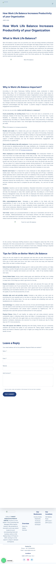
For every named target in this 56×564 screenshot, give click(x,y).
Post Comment (9, 394)
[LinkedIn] (31, 559)
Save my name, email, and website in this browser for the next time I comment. (23, 389)
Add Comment (7, 373)
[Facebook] (24, 559)
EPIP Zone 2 (48, 522)
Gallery (24, 528)
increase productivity (27, 150)
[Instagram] (28, 559)
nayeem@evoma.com (29, 550)
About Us (24, 526)
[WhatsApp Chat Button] (3, 560)
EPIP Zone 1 (48, 520)
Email (5, 358)
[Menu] (52, 3)
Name (5, 351)
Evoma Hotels (38, 517)
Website (5, 366)
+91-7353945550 (30, 548)
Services (24, 530)
